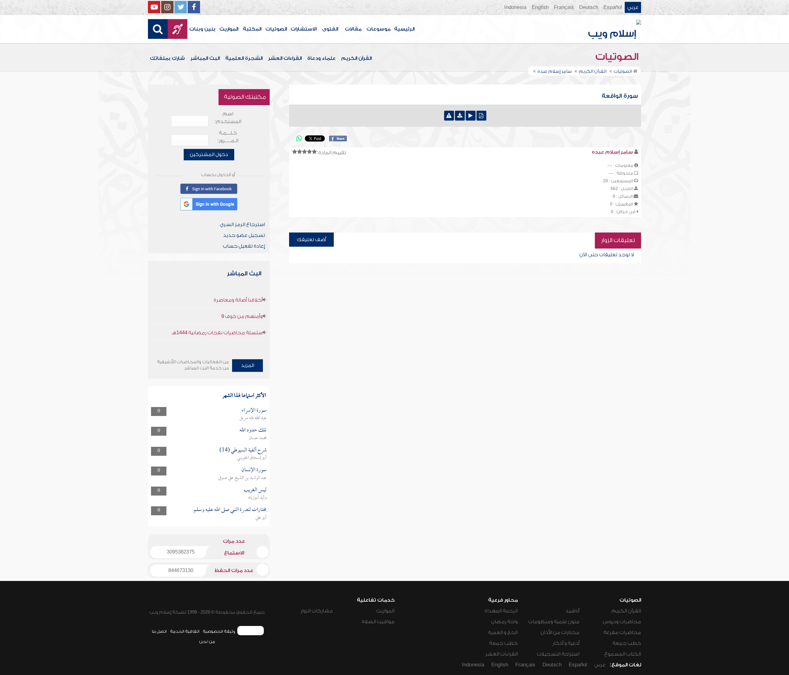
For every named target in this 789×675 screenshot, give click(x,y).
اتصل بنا (159, 631)
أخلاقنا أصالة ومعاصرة (238, 300)
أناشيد (572, 611)
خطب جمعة (626, 643)
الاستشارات (304, 29)
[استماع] (471, 116)
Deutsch (588, 7)
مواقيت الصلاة (378, 621)
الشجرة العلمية (244, 58)
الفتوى (330, 29)
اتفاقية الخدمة (184, 631)
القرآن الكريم (356, 58)
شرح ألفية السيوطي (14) (243, 450)
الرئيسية (404, 29)
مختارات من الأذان (560, 632)
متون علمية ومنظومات (553, 621)
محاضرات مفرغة (622, 632)
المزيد (247, 365)
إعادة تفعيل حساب (244, 246)
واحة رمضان (504, 621)
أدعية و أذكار (566, 643)
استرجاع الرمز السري (242, 224)
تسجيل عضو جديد (244, 235)
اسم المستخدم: (228, 117)
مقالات (353, 29)
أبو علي (261, 518)
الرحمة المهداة (501, 611)
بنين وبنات (202, 29)
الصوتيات (276, 29)
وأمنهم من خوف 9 (242, 316)
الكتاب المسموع (622, 654)
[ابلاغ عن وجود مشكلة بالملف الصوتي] (449, 116)
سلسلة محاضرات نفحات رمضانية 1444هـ (217, 332)
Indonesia (515, 7)
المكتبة (252, 29)
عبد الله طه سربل (253, 418)
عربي (633, 7)
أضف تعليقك (311, 239)
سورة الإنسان (254, 470)
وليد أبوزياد (257, 498)
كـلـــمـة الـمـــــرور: (228, 136)
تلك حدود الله (253, 430)
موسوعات (378, 29)
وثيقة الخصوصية (219, 631)
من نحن (207, 641)
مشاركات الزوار (316, 611)
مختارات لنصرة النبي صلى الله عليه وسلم (230, 510)
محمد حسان (258, 438)
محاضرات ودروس (622, 621)
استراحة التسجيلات (558, 654)
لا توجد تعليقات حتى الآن (606, 254)
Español (612, 7)
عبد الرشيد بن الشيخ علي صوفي (242, 478)
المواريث (228, 29)
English (540, 7)
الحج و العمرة (503, 632)
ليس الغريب (255, 490)
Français (564, 7)
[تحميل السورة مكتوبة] (481, 116)
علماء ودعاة (321, 58)
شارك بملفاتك (167, 58)
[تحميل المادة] (460, 116)
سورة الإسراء (254, 411)
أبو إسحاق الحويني (252, 458)
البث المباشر (205, 58)
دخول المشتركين (209, 154)
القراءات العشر (285, 58)
